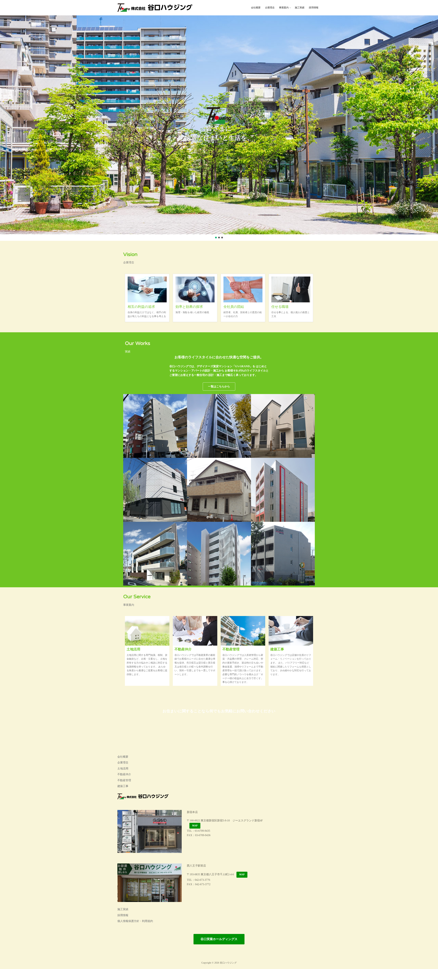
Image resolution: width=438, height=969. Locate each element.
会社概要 (122, 756)
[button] (5, 125)
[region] (219, 128)
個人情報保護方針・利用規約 (135, 921)
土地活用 (133, 649)
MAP (195, 825)
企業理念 (122, 762)
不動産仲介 (183, 649)
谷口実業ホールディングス (219, 939)
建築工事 (277, 649)
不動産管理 (231, 649)
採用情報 (122, 915)
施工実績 (122, 909)
